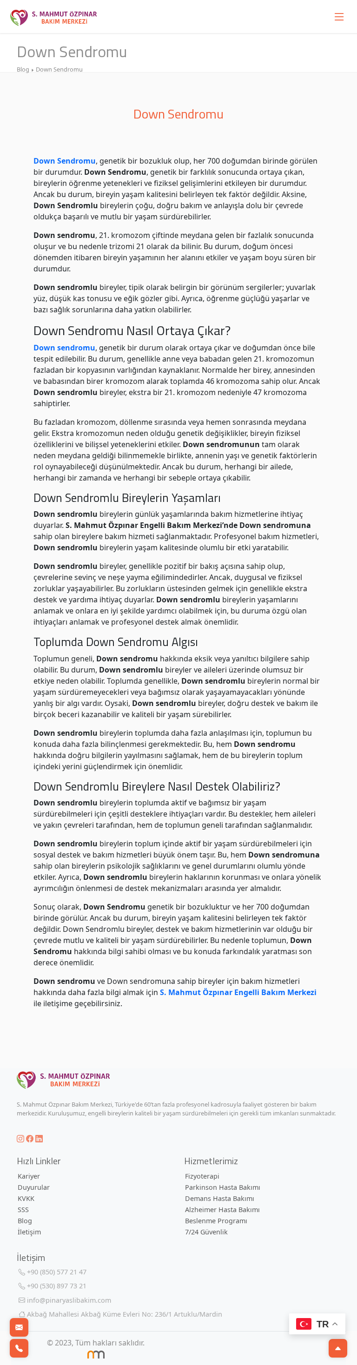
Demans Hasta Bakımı (219, 1198)
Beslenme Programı (216, 1220)
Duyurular (34, 1187)
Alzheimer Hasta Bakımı (222, 1209)
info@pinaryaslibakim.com (68, 1300)
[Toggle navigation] (339, 16)
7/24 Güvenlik (206, 1231)
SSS (23, 1209)
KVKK (26, 1198)
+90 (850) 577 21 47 (55, 1271)
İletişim (29, 1231)
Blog (25, 1220)
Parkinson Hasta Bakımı (222, 1187)
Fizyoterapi (202, 1176)
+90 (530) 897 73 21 (55, 1285)
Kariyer (29, 1176)
